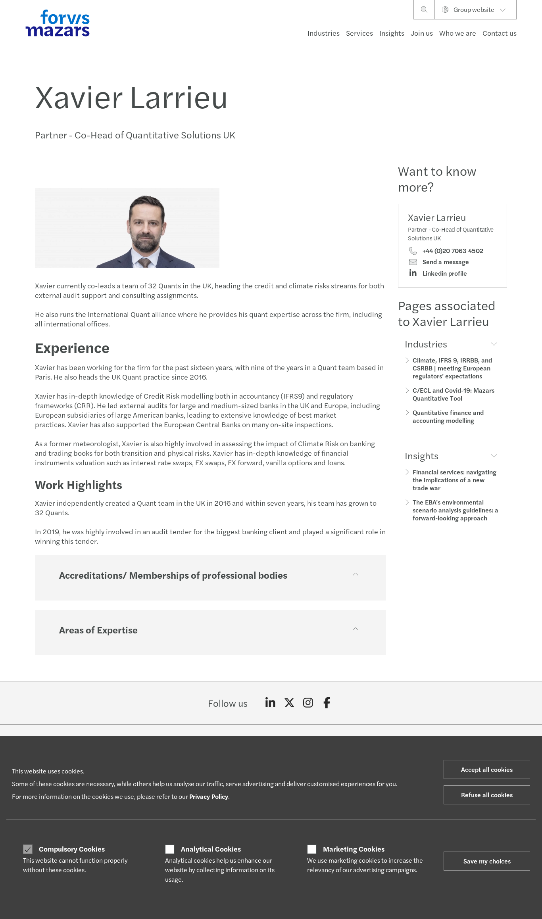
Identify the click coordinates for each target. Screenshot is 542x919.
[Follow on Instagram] (308, 702)
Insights (391, 33)
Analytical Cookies (211, 848)
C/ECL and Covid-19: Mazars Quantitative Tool (453, 394)
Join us (422, 33)
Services (359, 33)
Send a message (445, 261)
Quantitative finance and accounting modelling (448, 416)
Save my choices (487, 860)
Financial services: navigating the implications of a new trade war (454, 479)
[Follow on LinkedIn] (270, 702)
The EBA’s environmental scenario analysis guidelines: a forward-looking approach (455, 509)
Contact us (499, 33)
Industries (324, 33)
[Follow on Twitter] (289, 702)
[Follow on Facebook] (327, 702)
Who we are (457, 33)
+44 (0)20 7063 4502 (452, 250)
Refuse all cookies (487, 794)
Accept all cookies (487, 769)
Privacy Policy (208, 796)
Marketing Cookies (353, 848)
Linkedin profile (444, 273)
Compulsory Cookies (72, 848)
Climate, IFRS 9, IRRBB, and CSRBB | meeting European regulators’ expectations (452, 367)
